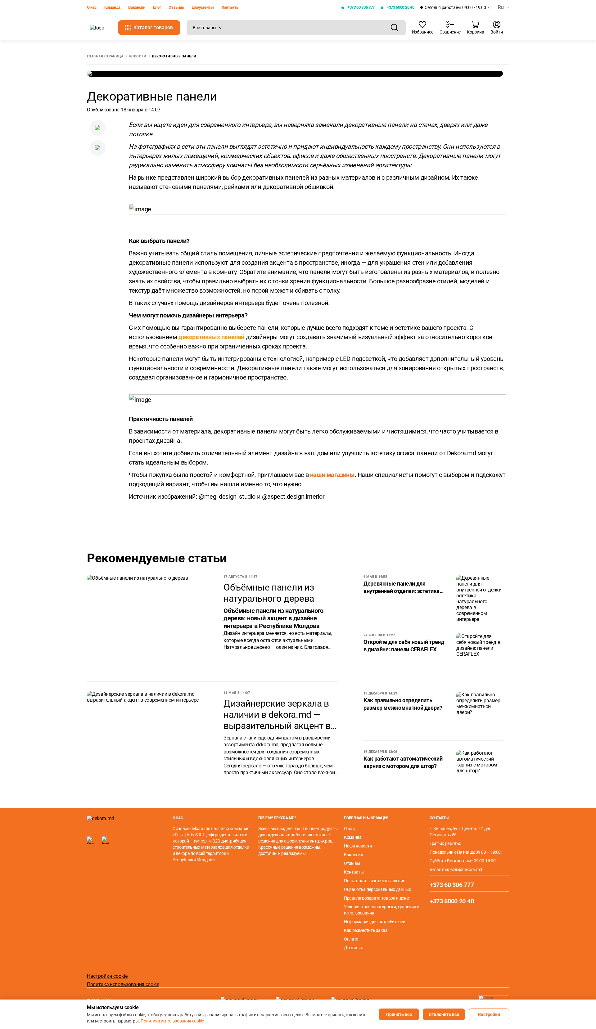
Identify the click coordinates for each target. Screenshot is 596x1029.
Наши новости (358, 845)
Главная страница (105, 56)
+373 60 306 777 (361, 7)
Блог (157, 7)
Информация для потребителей (374, 921)
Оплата (351, 939)
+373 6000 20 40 (400, 7)
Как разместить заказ (365, 930)
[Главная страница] (101, 28)
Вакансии (136, 7)
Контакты (231, 7)
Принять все (399, 1014)
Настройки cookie (107, 976)
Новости (137, 56)
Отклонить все (444, 1014)
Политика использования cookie (123, 984)
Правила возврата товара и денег (377, 898)
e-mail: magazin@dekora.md (456, 869)
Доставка (353, 947)
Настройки (489, 1014)
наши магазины (332, 475)
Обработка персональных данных (377, 889)
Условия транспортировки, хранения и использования (381, 909)
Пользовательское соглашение (374, 880)
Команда (112, 7)
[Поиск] (394, 27)
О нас (92, 7)
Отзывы (176, 7)
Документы (203, 7)
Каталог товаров (153, 27)
